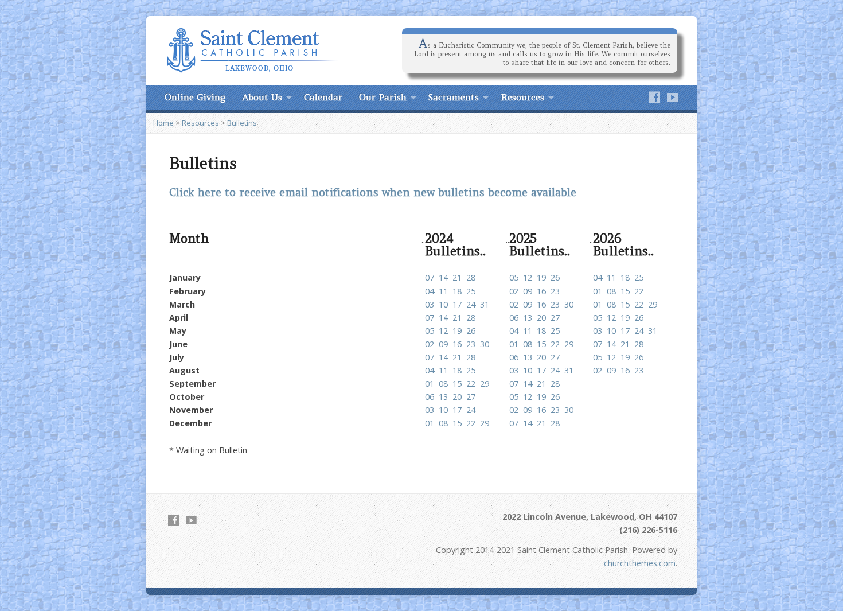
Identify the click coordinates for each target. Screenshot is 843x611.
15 (625, 291)
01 (597, 291)
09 (527, 291)
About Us (262, 97)
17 (457, 304)
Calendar (323, 97)
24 (470, 304)
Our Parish (383, 97)
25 (638, 277)
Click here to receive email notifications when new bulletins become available (372, 192)
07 (429, 277)
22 (638, 291)
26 (555, 277)
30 (568, 304)
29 (652, 304)
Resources (522, 97)
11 (611, 277)
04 (597, 277)
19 (541, 277)
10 (443, 304)
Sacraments (453, 97)
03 (429, 304)
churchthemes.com (640, 563)
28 (470, 277)
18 (625, 277)
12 (527, 277)
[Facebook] (654, 97)
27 (555, 317)
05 (513, 277)
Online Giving (195, 97)
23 (555, 291)
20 (541, 317)
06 (513, 317)
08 (611, 291)
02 (513, 291)
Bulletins (242, 123)
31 (484, 304)
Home (163, 123)
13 (527, 317)
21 (457, 277)
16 (541, 291)
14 (443, 277)
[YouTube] (672, 97)
